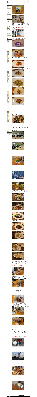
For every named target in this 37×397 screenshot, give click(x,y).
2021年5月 (8, 72)
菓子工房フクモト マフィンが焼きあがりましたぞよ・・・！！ (9, 9)
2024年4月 (8, 54)
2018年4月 (8, 91)
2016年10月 (8, 100)
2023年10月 (8, 57)
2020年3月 (8, 79)
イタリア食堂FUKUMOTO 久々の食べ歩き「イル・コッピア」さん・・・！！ (20, 27)
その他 (7, 38)
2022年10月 (8, 63)
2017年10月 (8, 94)
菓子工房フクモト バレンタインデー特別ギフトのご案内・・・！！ (19, 265)
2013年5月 (8, 121)
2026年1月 (8, 43)
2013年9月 (8, 119)
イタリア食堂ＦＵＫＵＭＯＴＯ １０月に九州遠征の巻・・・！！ (9, 13)
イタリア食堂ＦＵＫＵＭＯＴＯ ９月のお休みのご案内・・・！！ (9, 14)
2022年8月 (8, 64)
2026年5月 (8, 41)
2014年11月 (8, 112)
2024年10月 (8, 51)
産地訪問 (8, 24)
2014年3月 (8, 116)
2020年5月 (8, 78)
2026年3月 (8, 42)
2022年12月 (8, 62)
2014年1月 (8, 117)
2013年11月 (8, 118)
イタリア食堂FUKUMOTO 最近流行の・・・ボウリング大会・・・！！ (20, 129)
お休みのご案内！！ (8, 20)
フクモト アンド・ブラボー (9, 30)
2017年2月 (8, 98)
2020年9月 (8, 76)
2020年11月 (8, 75)
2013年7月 (8, 120)
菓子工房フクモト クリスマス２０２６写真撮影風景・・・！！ (9, 7)
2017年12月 (8, 93)
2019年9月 (8, 82)
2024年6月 (8, 53)
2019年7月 (8, 83)
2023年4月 (8, 60)
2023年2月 (8, 61)
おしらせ (8, 22)
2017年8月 (8, 95)
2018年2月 (8, 92)
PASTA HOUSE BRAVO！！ (8, 28)
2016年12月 (8, 99)
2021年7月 (8, 71)
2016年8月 (8, 101)
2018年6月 (8, 90)
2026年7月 (8, 40)
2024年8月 (8, 52)
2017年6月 (8, 96)
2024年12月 (8, 50)
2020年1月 (8, 80)
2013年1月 (8, 123)
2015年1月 (8, 111)
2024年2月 (8, 55)
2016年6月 (8, 102)
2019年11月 (8, 81)
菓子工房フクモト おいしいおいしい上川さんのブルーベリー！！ (9, 11)
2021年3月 (8, 73)
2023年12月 (8, 56)
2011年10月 (8, 131)
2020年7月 (8, 77)
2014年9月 (8, 113)
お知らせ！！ (8, 29)
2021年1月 (8, 74)
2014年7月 (8, 114)
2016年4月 (8, 103)
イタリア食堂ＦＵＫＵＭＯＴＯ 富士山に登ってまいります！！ (9, 15)
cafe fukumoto (8, 27)
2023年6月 (8, 59)
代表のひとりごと (8, 26)
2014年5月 (8, 115)
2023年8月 (8, 58)
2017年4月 (8, 97)
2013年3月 (8, 122)
